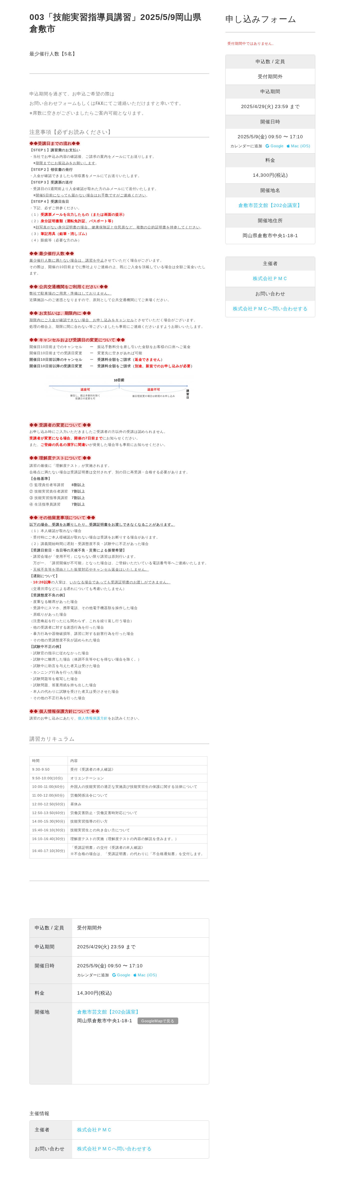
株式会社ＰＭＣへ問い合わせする (114, 1148)
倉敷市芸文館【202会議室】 (109, 1012)
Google (123, 975)
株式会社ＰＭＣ (94, 1129)
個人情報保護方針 (93, 718)
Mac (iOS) (147, 975)
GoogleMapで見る (157, 1021)
